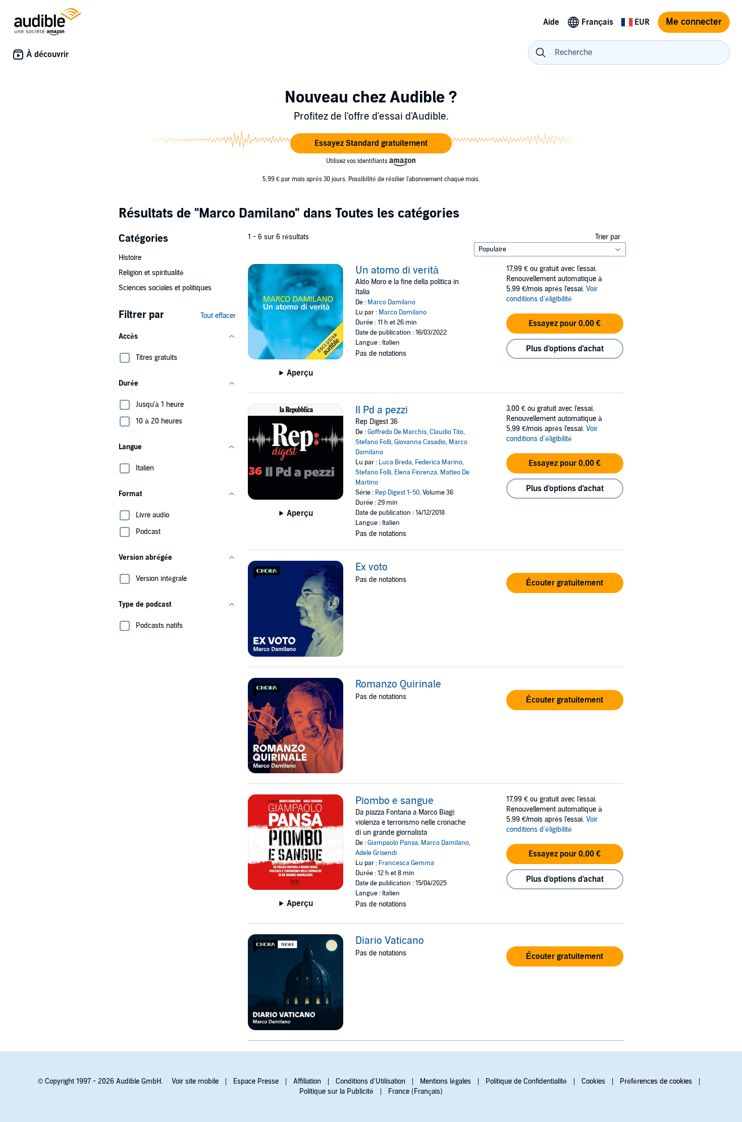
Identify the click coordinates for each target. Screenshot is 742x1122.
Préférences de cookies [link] (656, 1081)
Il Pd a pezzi (381, 410)
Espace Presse (256, 1081)
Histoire (130, 257)
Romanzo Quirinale (398, 684)
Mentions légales (445, 1081)
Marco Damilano (391, 302)
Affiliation (307, 1081)
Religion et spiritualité (151, 273)
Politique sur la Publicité (336, 1091)
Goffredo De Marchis (397, 432)
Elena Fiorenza (415, 472)
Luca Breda (395, 462)
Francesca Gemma (406, 863)
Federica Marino (438, 462)
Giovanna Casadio (420, 442)
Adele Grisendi (376, 853)
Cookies (593, 1081)
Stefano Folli (373, 442)
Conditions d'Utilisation (370, 1081)
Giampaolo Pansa (392, 843)
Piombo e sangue (394, 801)
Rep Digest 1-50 (397, 493)
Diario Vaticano (389, 941)
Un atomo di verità (397, 270)
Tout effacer (218, 315)
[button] (371, 143)
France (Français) (415, 1091)
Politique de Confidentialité (526, 1081)
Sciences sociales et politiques (165, 288)
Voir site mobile (195, 1081)
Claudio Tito (446, 432)
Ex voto (371, 567)
